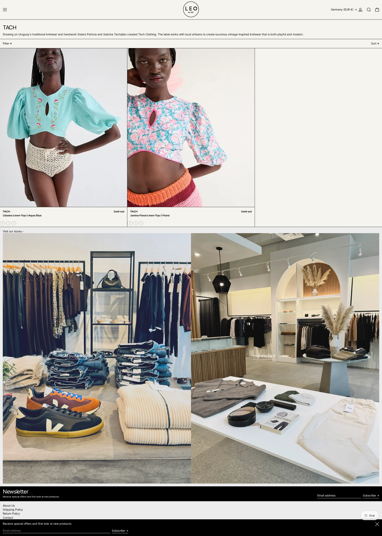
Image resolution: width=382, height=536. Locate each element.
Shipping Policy (13, 509)
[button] (369, 9)
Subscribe (369, 495)
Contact (8, 517)
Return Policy (11, 513)
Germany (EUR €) (342, 9)
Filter (6, 43)
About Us (9, 505)
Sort (373, 43)
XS (3, 223)
